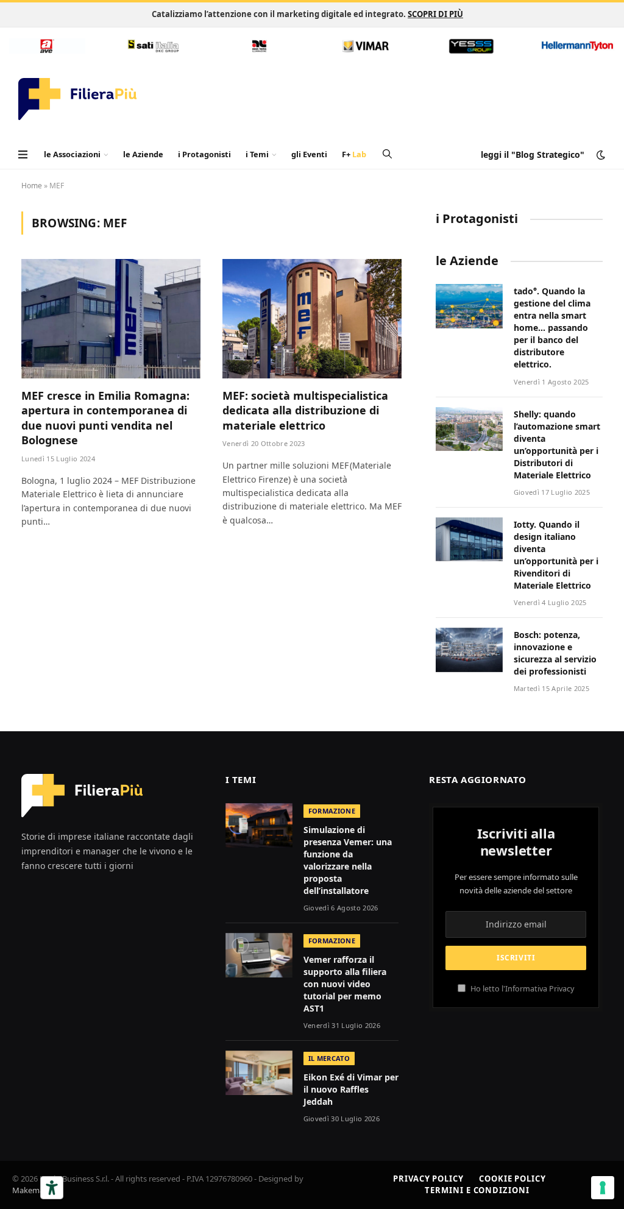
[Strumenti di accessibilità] (51, 1187)
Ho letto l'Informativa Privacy (521, 989)
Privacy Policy (428, 1178)
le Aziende (143, 154)
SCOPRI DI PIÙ (435, 14)
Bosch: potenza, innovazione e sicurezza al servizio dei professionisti (555, 653)
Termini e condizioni (477, 1190)
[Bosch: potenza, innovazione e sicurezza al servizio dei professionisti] (469, 650)
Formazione (331, 810)
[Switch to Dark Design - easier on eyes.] (600, 155)
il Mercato (329, 1058)
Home (31, 185)
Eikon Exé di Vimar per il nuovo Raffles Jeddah (351, 1089)
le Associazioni (72, 154)
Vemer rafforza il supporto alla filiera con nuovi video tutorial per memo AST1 (344, 984)
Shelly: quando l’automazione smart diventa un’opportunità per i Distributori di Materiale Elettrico (557, 444)
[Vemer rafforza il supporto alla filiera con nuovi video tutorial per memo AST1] (258, 955)
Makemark (31, 1190)
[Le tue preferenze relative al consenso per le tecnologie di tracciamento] (602, 1187)
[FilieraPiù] (77, 99)
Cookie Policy (512, 1178)
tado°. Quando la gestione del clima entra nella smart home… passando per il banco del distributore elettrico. (552, 327)
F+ (354, 154)
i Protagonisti (204, 154)
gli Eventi (309, 154)
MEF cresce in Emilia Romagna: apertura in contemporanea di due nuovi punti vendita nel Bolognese (105, 417)
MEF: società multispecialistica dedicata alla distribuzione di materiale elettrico (305, 410)
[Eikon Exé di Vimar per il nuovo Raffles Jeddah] (258, 1073)
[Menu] (22, 154)
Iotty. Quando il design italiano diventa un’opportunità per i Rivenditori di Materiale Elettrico (556, 555)
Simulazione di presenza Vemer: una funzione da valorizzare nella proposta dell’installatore (347, 860)
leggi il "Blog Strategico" (532, 154)
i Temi (257, 154)
